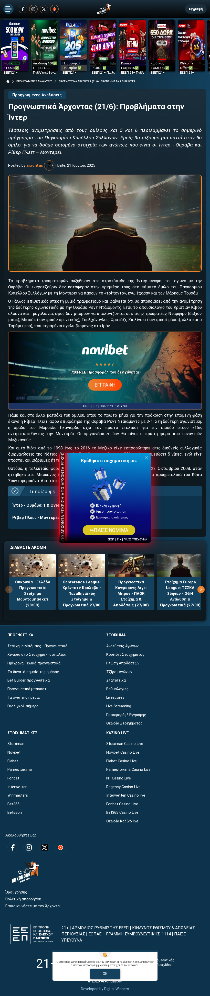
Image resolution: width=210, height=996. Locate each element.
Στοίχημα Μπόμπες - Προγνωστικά (37, 646)
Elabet (12, 761)
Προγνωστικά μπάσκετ (26, 689)
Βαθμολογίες (117, 689)
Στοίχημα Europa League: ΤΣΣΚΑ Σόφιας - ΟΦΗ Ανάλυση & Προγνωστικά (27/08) (180, 593)
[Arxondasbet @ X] (44, 9)
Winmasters (17, 795)
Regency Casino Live (123, 787)
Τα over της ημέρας (24, 697)
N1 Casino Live (118, 778)
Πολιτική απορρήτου (23, 899)
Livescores (115, 697)
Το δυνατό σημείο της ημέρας (33, 672)
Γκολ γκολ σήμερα (22, 706)
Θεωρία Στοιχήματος (124, 723)
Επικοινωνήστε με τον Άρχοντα (32, 906)
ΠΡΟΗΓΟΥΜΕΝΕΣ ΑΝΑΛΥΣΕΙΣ (34, 81)
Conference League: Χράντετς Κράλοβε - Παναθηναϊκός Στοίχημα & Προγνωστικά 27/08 (81, 593)
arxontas (34, 165)
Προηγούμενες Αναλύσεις (37, 95)
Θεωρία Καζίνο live (122, 821)
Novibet (13, 752)
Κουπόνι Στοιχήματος (125, 654)
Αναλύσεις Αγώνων (122, 646)
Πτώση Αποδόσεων (122, 663)
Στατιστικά (116, 680)
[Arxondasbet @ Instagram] (33, 9)
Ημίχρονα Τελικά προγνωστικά (33, 663)
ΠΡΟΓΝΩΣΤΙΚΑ (20, 635)
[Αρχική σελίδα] (7, 81)
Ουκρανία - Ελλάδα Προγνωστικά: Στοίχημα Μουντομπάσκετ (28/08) (32, 593)
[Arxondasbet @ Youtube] (54, 9)
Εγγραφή (196, 9)
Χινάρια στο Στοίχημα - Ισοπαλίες (36, 654)
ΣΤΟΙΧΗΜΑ (116, 635)
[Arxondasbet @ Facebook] (23, 9)
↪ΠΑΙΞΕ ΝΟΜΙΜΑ (108, 530)
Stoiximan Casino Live (124, 744)
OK (105, 973)
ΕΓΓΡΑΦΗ (105, 385)
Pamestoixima (19, 769)
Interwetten (17, 787)
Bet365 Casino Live (122, 812)
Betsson (14, 812)
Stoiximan (15, 744)
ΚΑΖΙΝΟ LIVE (117, 733)
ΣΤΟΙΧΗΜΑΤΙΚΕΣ (22, 733)
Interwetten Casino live (125, 795)
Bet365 (13, 804)
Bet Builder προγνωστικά (28, 680)
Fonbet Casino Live (122, 804)
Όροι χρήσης (16, 892)
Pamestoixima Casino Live (128, 769)
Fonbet (13, 778)
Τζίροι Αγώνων (119, 672)
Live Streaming (118, 706)
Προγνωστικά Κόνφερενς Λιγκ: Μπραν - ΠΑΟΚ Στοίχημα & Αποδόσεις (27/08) (131, 593)
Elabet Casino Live (121, 761)
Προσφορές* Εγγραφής (126, 715)
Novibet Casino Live (122, 752)
